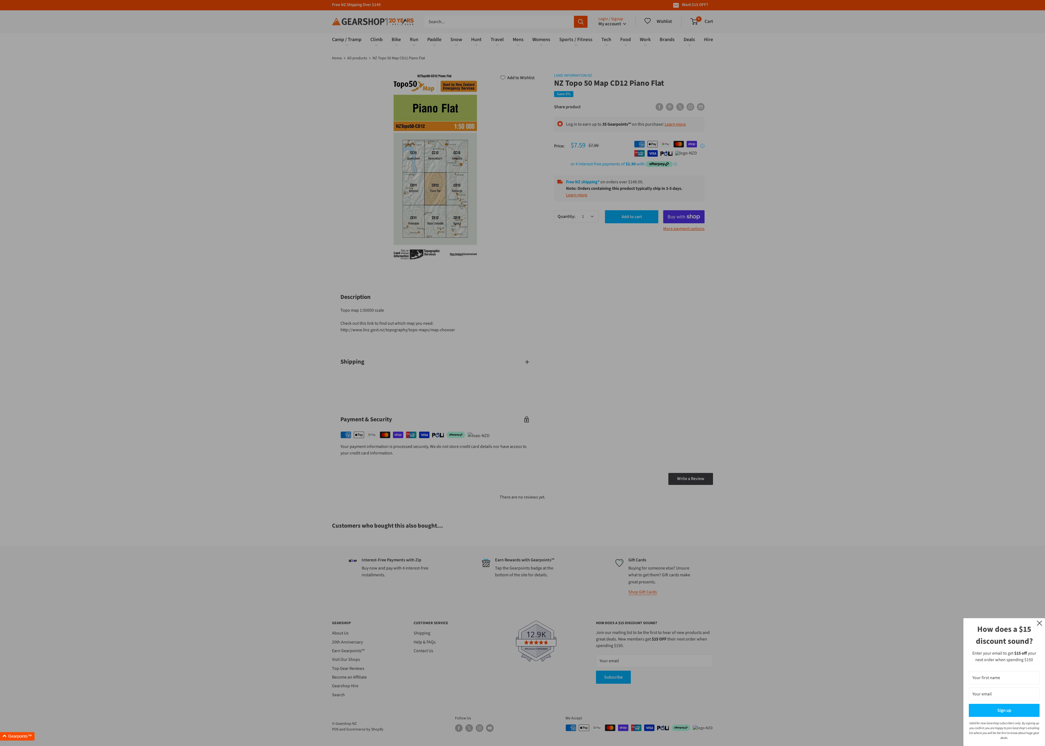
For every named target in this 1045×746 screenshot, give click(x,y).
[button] (17, 736)
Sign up (1004, 710)
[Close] (1039, 623)
